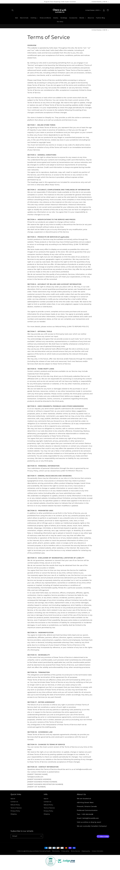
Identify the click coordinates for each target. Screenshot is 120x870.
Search (13, 798)
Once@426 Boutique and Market (30, 851)
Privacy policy (65, 851)
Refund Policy (15, 804)
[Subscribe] (41, 836)
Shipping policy (86, 851)
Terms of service (75, 851)
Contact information (97, 851)
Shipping (13, 814)
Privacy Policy (15, 811)
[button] (13, 10)
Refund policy (56, 851)
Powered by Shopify (44, 851)
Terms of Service (16, 808)
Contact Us (14, 801)
